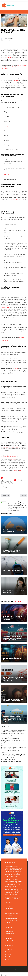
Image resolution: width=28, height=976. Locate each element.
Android (15, 470)
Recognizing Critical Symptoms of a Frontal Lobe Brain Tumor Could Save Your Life (13, 679)
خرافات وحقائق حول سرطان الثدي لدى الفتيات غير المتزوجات (11, 762)
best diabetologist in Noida (11, 447)
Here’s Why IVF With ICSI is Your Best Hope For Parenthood (13, 751)
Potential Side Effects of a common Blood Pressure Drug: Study (13, 339)
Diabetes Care (9, 908)
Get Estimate (8, 938)
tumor (16, 368)
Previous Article (5, 495)
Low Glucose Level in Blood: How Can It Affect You (13, 571)
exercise (15, 199)
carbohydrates (5, 307)
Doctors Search (9, 931)
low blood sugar (4, 484)
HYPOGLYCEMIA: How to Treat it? (13, 31)
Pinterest (10, 956)
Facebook (9, 949)
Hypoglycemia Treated (8, 483)
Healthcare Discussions (11, 940)
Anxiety (6, 126)
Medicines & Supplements (12, 913)
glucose (16, 80)
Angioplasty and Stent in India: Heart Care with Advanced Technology (12, 618)
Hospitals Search (10, 933)
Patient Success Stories (11, 920)
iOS (20, 470)
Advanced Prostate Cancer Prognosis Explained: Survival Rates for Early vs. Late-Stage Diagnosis (12, 719)
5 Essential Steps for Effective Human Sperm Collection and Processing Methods (12, 638)
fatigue (9, 57)
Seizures (6, 174)
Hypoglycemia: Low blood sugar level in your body (13, 530)
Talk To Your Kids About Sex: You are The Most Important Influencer (14, 67)
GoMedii (13, 459)
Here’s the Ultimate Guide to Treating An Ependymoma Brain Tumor (11, 758)
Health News (8, 923)
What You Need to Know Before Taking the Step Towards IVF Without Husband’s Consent (13, 731)
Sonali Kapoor (9, 38)
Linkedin (10, 954)
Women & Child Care (11, 918)
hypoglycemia (4, 482)
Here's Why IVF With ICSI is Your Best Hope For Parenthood (13, 700)
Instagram (10, 959)
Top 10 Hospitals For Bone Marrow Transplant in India (13, 744)
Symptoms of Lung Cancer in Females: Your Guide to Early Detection (12, 658)
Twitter (9, 951)
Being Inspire (9, 915)
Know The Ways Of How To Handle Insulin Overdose (11, 551)
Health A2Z (12, 40)
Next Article (23, 495)
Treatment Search (10, 936)
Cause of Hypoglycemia (6, 481)
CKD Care (7, 906)
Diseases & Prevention (11, 911)
